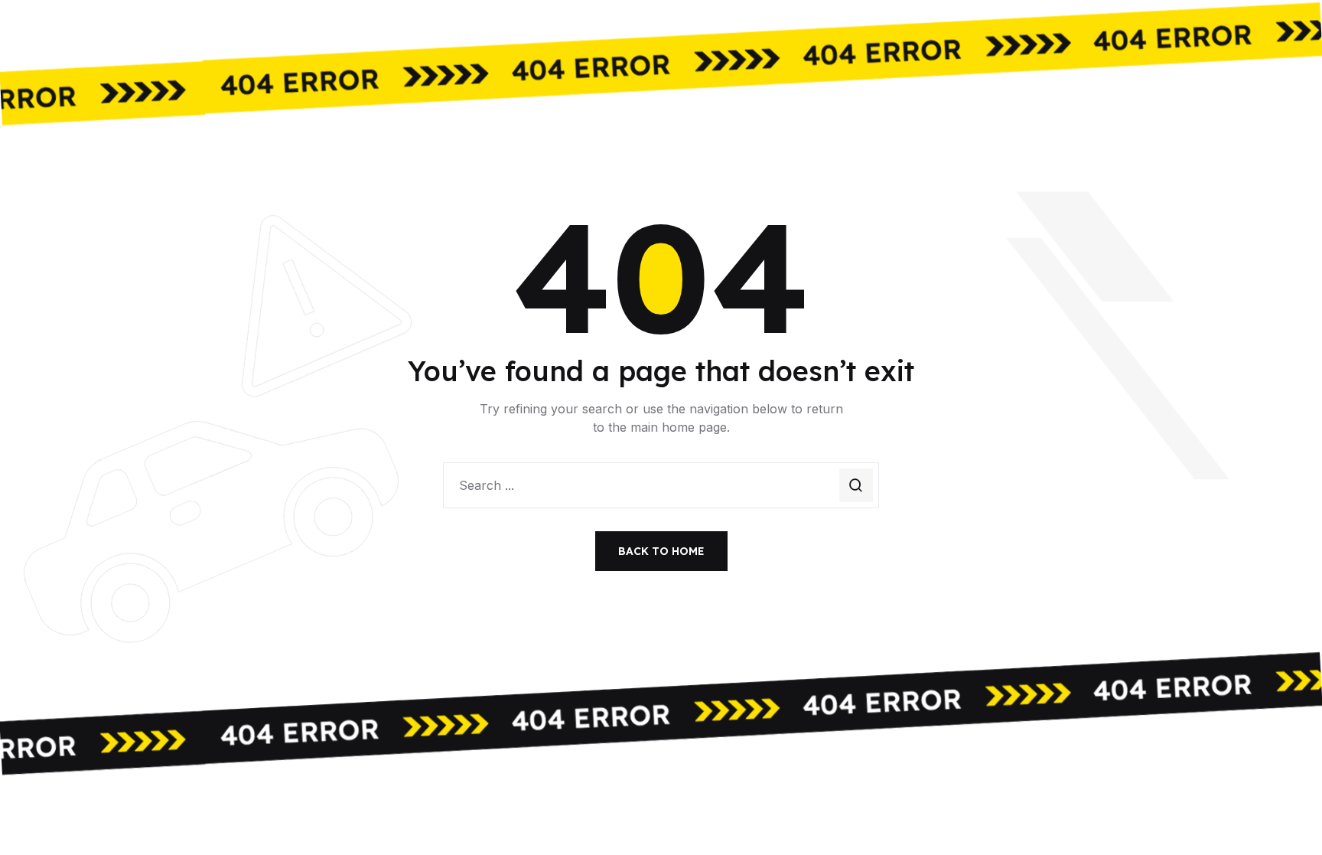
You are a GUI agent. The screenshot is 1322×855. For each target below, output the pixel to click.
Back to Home (661, 551)
